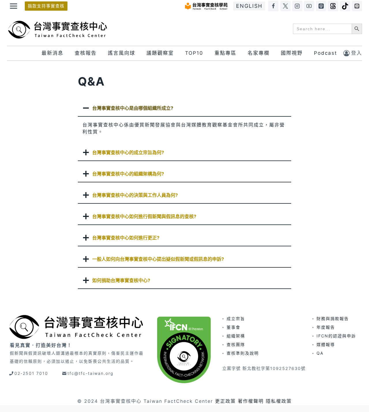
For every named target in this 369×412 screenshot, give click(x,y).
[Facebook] (273, 6)
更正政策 (225, 401)
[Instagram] (297, 6)
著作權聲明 (251, 401)
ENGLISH (249, 6)
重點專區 (225, 53)
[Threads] (333, 6)
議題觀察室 (160, 53)
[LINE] (357, 6)
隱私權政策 (279, 401)
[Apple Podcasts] (321, 6)
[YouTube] (309, 6)
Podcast (325, 53)
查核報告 (86, 53)
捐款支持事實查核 (46, 5)
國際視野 (292, 53)
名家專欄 (259, 53)
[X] (285, 6)
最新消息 (52, 53)
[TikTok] (345, 6)
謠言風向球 (121, 53)
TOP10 (194, 53)
